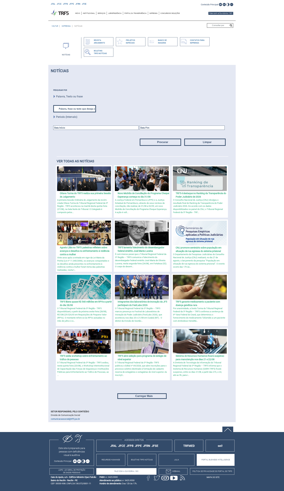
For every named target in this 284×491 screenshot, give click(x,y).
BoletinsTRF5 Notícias (100, 52)
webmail (176, 471)
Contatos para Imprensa (197, 41)
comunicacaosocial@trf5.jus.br (65, 419)
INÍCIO (77, 13)
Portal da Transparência (135, 13)
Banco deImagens (162, 41)
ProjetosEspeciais (130, 41)
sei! (220, 446)
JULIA (176, 460)
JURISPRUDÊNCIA (115, 13)
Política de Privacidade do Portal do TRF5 (212, 471)
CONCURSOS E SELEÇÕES (170, 13)
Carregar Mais (144, 396)
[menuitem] (78, 13)
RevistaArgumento (99, 41)
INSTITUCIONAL (89, 13)
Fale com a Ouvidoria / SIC (220, 13)
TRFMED (189, 446)
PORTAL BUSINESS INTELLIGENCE (215, 460)
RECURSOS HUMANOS (111, 460)
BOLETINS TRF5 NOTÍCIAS (142, 460)
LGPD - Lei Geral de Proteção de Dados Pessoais (71, 471)
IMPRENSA (153, 13)
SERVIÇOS (101, 13)
